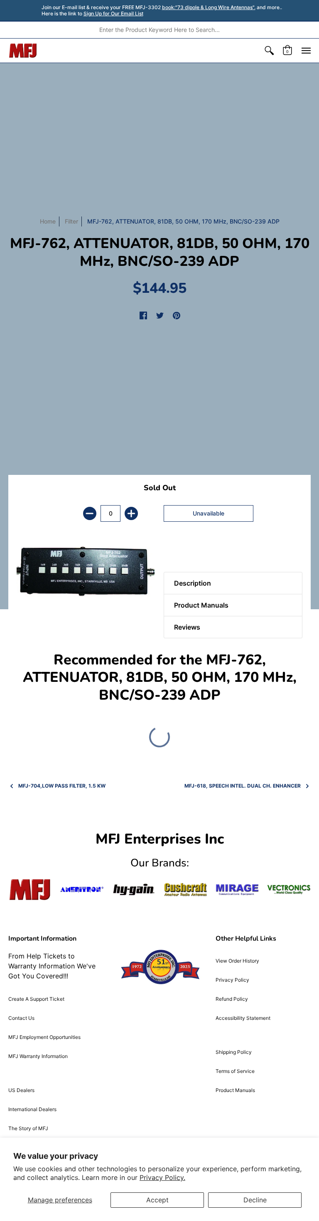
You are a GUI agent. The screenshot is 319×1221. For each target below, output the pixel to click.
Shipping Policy (234, 1052)
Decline (255, 1200)
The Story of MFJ (28, 1128)
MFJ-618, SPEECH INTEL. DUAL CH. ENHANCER (242, 786)
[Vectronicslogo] (289, 889)
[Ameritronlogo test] (82, 890)
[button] (269, 51)
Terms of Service (235, 1071)
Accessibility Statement (243, 1018)
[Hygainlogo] (133, 889)
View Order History (237, 961)
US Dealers (21, 1090)
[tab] (178, 551)
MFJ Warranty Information (38, 1056)
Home (48, 221)
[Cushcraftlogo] (185, 889)
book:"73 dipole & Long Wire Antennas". (208, 7)
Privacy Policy (232, 980)
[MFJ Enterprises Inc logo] (23, 51)
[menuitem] (269, 51)
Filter (71, 221)
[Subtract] (89, 513)
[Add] (131, 513)
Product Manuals (235, 1090)
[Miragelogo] (237, 889)
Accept (157, 1200)
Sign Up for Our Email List (113, 13)
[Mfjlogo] (30, 889)
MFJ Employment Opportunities (44, 1037)
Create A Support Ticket (36, 999)
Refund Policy (232, 999)
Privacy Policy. (162, 1177)
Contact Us (21, 1018)
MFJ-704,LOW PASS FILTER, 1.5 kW (62, 786)
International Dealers (32, 1109)
